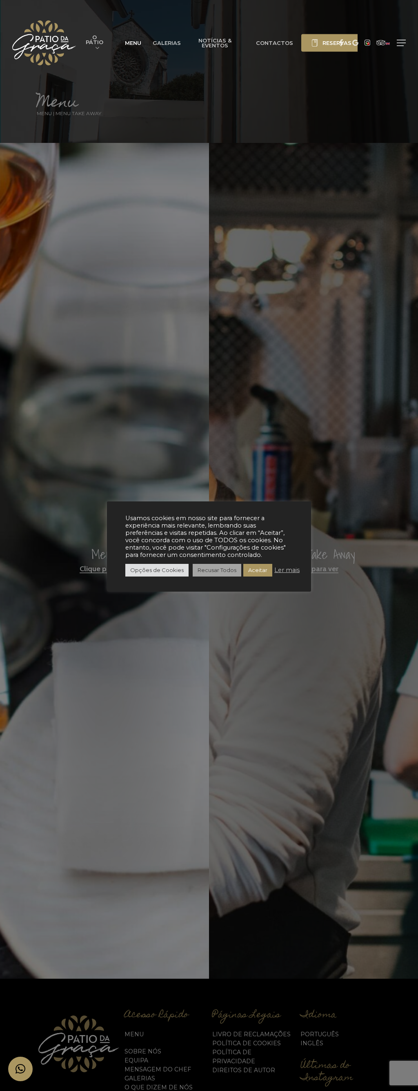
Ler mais (287, 570)
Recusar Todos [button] (217, 570)
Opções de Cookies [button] (157, 570)
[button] (401, 43)
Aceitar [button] (257, 570)
